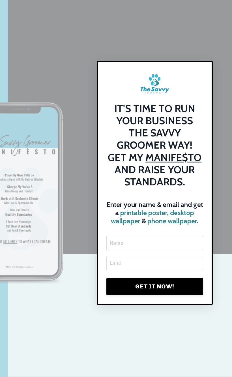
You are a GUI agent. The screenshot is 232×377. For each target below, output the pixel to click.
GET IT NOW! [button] (154, 286)
